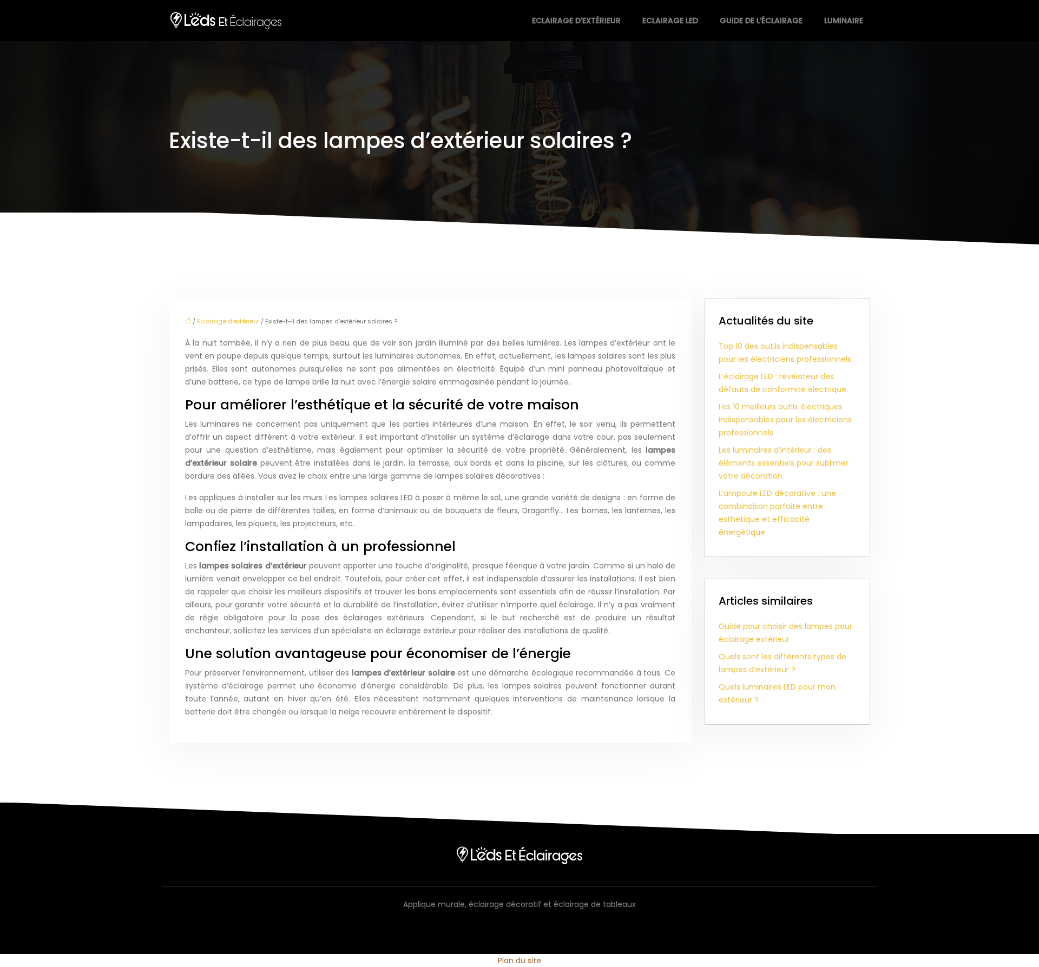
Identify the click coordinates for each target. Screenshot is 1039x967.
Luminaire (843, 20)
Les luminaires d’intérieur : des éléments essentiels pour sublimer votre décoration (784, 463)
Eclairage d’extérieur (576, 20)
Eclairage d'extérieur (228, 321)
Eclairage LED (670, 20)
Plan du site (519, 960)
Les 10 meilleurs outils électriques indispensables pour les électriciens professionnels (785, 419)
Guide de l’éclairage (761, 20)
